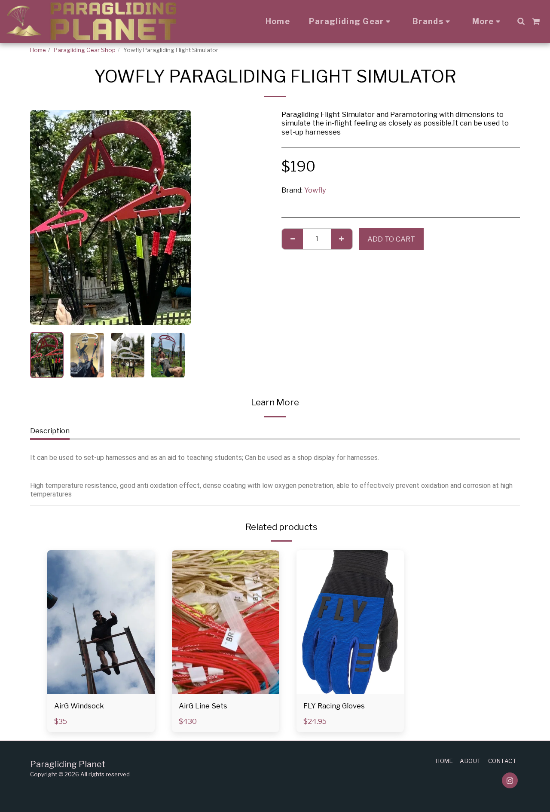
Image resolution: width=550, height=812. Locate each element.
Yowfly (315, 190)
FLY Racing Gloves (334, 706)
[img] (101, 621)
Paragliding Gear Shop (85, 49)
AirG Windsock (79, 706)
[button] (521, 21)
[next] (177, 217)
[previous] (43, 217)
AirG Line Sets (203, 706)
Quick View (101, 689)
